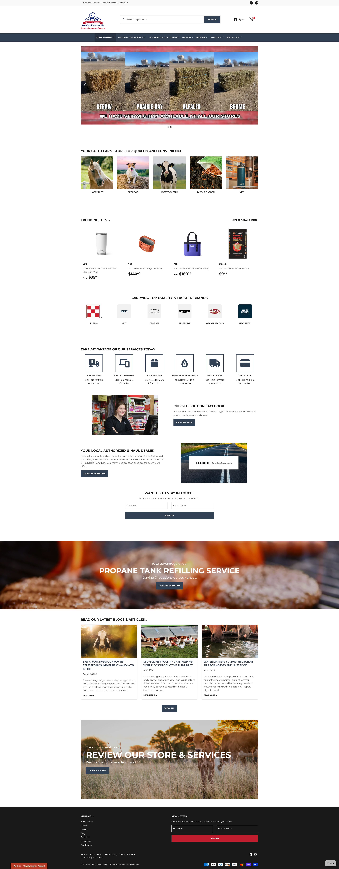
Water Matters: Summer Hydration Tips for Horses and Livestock (228, 663)
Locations (86, 841)
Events (84, 829)
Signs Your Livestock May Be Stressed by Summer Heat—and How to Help (108, 665)
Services (187, 37)
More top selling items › (244, 220)
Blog (83, 833)
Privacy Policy (96, 854)
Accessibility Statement (92, 857)
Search (214, 19)
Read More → (90, 695)
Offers (84, 825)
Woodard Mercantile (97, 864)
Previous (86, 85)
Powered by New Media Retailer (124, 864)
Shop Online (106, 37)
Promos (201, 37)
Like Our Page (184, 422)
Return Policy (111, 854)
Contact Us (232, 37)
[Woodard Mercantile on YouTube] (255, 854)
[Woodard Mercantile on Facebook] (251, 854)
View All (169, 708)
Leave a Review (97, 770)
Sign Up (169, 515)
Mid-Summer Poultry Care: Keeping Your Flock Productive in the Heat (168, 663)
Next (253, 85)
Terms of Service (127, 854)
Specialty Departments (131, 37)
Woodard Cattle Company (164, 37)
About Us (215, 37)
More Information (95, 473)
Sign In (241, 19)
